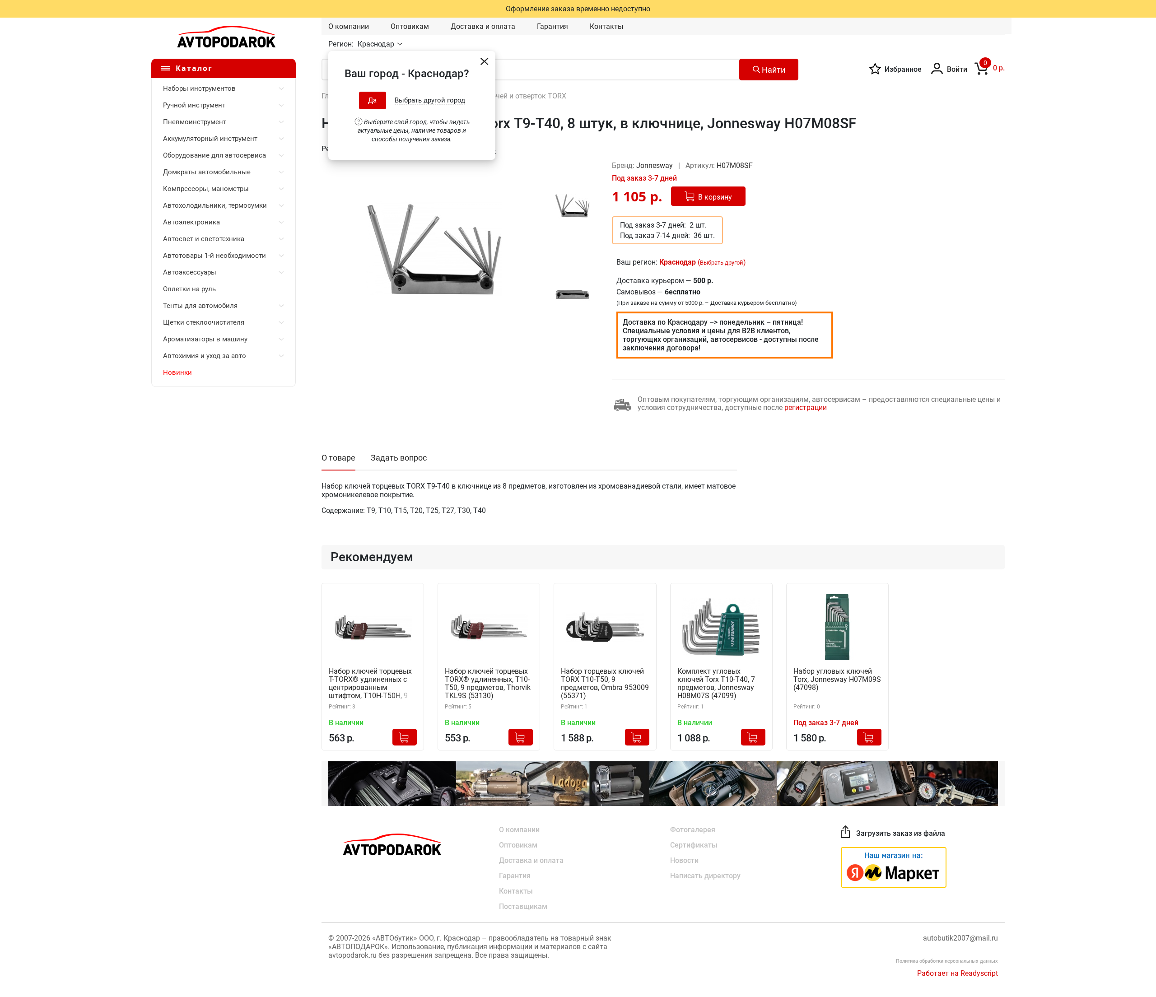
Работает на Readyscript (957, 973)
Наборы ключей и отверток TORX (509, 96)
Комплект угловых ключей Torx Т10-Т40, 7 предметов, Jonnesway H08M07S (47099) (716, 683)
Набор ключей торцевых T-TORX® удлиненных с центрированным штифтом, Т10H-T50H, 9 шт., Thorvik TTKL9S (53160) (370, 683)
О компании (348, 26)
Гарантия (552, 26)
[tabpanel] (434, 248)
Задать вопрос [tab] (399, 457)
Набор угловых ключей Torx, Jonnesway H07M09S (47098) (837, 679)
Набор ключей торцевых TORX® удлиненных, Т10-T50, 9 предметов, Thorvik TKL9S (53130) (488, 683)
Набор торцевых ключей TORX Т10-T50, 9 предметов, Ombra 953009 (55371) (605, 683)
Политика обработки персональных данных (947, 961)
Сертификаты (694, 845)
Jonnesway (655, 165)
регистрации (805, 407)
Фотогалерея (692, 829)
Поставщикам (523, 906)
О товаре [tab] (338, 457)
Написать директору (705, 875)
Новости (684, 860)
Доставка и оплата (483, 26)
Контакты (606, 26)
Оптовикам (410, 26)
